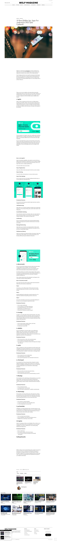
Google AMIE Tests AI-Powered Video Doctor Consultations (50, 501)
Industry (17, 18)
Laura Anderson (3, 503)
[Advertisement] (28, 11)
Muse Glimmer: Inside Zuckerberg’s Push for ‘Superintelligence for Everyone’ (5, 513)
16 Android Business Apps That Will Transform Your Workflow (36, 482)
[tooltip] (49, 0)
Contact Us (25, 532)
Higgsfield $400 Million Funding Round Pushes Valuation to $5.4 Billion (16, 502)
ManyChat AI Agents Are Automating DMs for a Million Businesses (27, 513)
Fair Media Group (17, 539)
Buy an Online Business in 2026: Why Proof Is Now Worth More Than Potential (16, 513)
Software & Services (36, 531)
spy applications (27, 70)
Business (35, 532)
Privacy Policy (26, 533)
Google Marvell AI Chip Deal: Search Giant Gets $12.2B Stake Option (5, 502)
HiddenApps (21, 473)
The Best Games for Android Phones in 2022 (28, 482)
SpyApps (25, 473)
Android (18, 473)
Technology (21, 18)
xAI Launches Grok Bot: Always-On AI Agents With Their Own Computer (28, 502)
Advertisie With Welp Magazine (28, 531)
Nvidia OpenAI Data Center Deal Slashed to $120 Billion (39, 501)
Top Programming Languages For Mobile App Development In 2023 (19, 483)
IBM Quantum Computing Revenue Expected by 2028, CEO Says (40, 513)
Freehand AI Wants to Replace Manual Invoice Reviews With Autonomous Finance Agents (50, 513)
